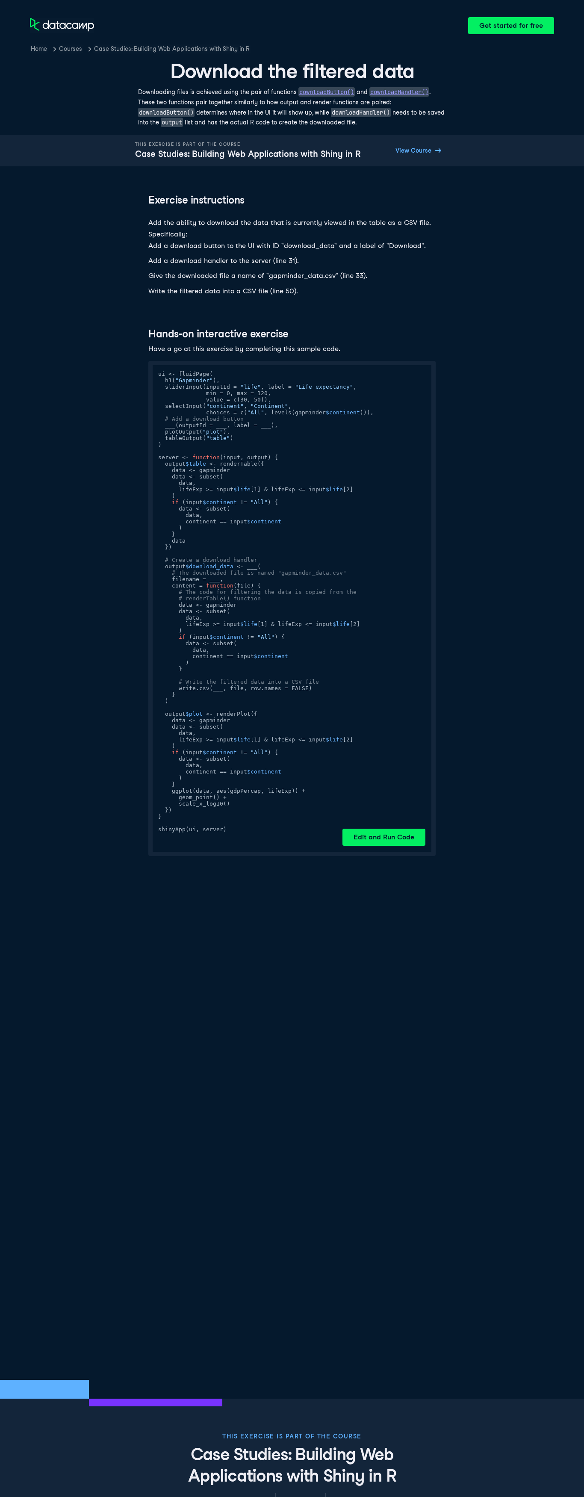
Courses (70, 48)
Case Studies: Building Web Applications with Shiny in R (172, 48)
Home (39, 48)
